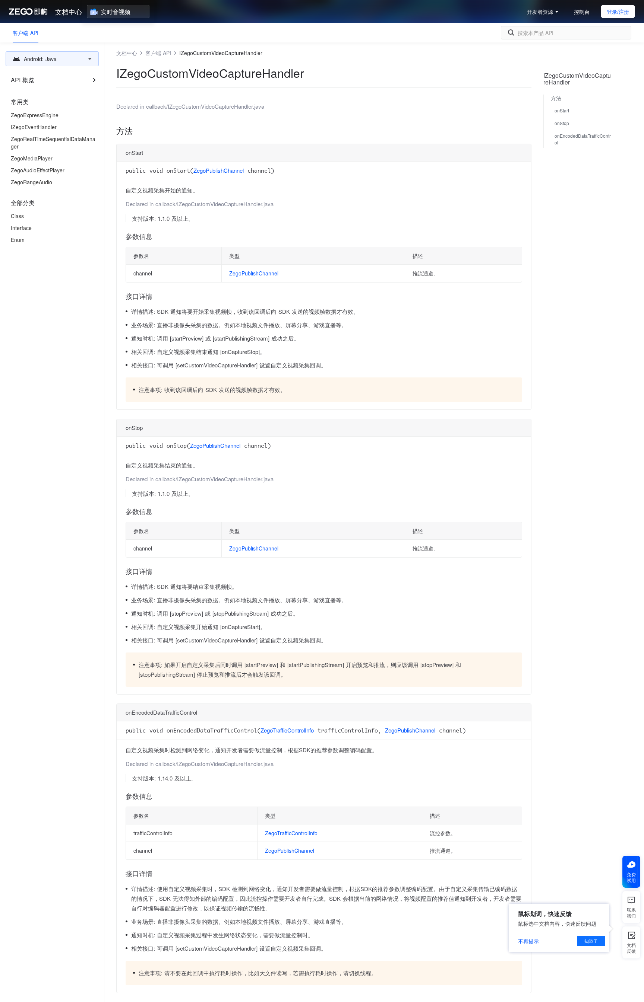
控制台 (582, 11)
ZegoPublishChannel (218, 170)
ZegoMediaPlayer (32, 158)
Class (17, 216)
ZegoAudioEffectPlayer (37, 170)
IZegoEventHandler (34, 127)
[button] (52, 58)
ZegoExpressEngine (35, 115)
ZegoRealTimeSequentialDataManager (53, 142)
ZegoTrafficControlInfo (287, 730)
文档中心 (68, 11)
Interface (21, 228)
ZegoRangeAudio (31, 182)
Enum (18, 239)
